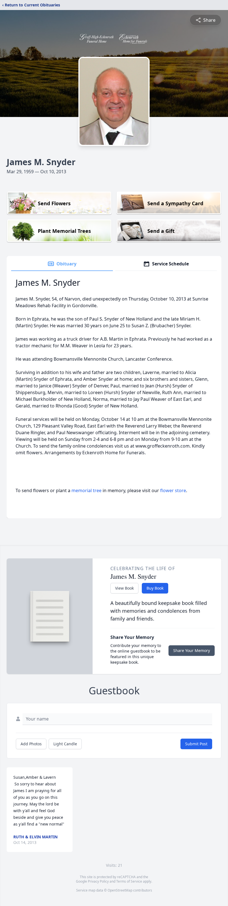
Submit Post (196, 743)
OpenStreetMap (120, 890)
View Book (124, 588)
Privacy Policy (98, 881)
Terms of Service (129, 881)
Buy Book (155, 588)
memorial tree (86, 490)
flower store (173, 490)
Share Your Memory (191, 650)
